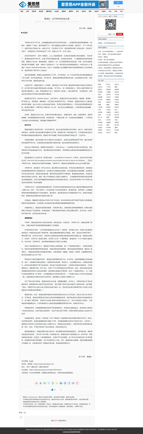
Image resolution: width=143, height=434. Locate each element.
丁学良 (109, 87)
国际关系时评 (44, 367)
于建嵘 (109, 92)
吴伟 (99, 120)
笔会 (110, 11)
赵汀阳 (100, 99)
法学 (27, 11)
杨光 (116, 132)
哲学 (90, 11)
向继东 (117, 97)
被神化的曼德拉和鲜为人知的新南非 (109, 65)
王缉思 (100, 107)
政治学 (41, 11)
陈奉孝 (109, 107)
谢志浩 (100, 132)
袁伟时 (100, 112)
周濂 (99, 105)
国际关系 (49, 11)
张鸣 (99, 102)
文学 (77, 11)
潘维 (116, 127)
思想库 (97, 11)
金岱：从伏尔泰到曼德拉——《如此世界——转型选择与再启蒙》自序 (119, 51)
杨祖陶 (100, 97)
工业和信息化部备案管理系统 (71, 432)
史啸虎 (109, 112)
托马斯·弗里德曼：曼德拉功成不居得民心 (110, 62)
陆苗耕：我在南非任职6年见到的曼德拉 (110, 76)
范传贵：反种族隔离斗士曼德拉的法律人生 (111, 68)
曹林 (116, 87)
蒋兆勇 (117, 117)
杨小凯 (117, 125)
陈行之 (109, 84)
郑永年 (117, 84)
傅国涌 (109, 89)
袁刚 (108, 125)
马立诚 (117, 94)
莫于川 (109, 130)
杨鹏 (108, 105)
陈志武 (117, 92)
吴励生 (100, 127)
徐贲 (99, 94)
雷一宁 (100, 117)
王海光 (117, 102)
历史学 (84, 11)
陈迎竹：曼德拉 (103, 57)
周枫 (108, 117)
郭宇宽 (109, 94)
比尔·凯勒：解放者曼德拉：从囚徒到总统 (110, 73)
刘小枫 (109, 115)
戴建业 (109, 99)
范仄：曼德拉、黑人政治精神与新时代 (109, 54)
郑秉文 (100, 130)
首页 (22, 11)
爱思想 (34, 5)
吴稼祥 (117, 122)
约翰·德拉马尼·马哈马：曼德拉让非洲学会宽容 (112, 70)
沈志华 (109, 97)
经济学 (34, 11)
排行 (121, 11)
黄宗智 (100, 92)
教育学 (71, 11)
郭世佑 (117, 107)
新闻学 (64, 11)
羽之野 (117, 130)
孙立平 (109, 132)
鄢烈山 (100, 89)
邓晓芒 (117, 105)
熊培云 (117, 112)
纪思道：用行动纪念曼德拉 (106, 60)
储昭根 (109, 122)
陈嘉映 (117, 89)
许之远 (100, 125)
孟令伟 (117, 115)
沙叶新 (109, 120)
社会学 (57, 11)
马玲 (99, 110)
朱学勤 (109, 127)
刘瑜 (116, 120)
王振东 (109, 110)
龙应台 (100, 87)
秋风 (99, 115)
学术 (28, 367)
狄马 (116, 110)
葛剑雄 (100, 122)
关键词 (104, 11)
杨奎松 (109, 102)
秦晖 (99, 84)
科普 (115, 11)
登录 (56, 420)
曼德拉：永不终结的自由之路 (107, 43)
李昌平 (117, 99)
